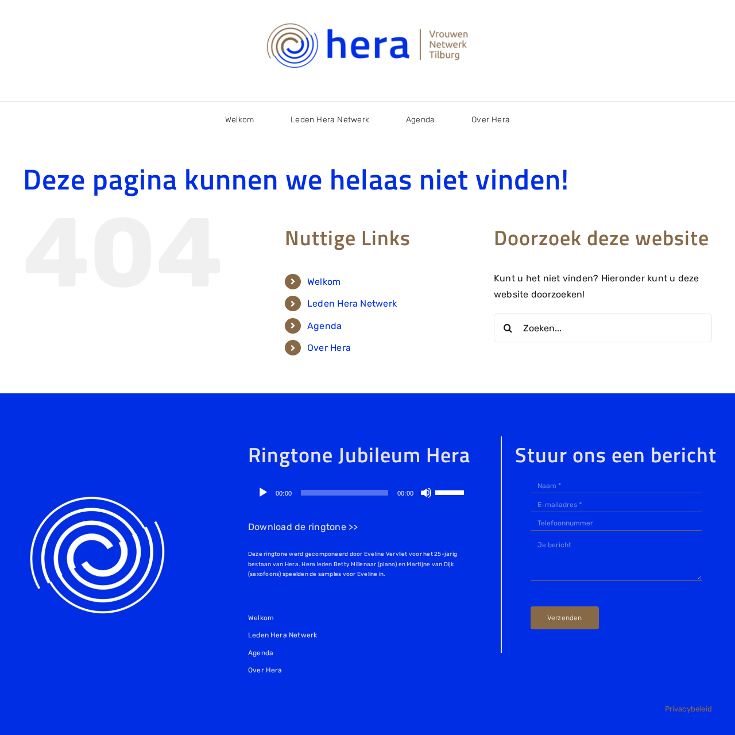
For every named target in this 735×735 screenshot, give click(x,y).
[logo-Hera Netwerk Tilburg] (367, 22)
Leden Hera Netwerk (352, 303)
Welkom (324, 281)
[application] (360, 492)
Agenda (324, 325)
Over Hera (329, 347)
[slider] (451, 491)
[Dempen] (426, 492)
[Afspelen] (263, 492)
